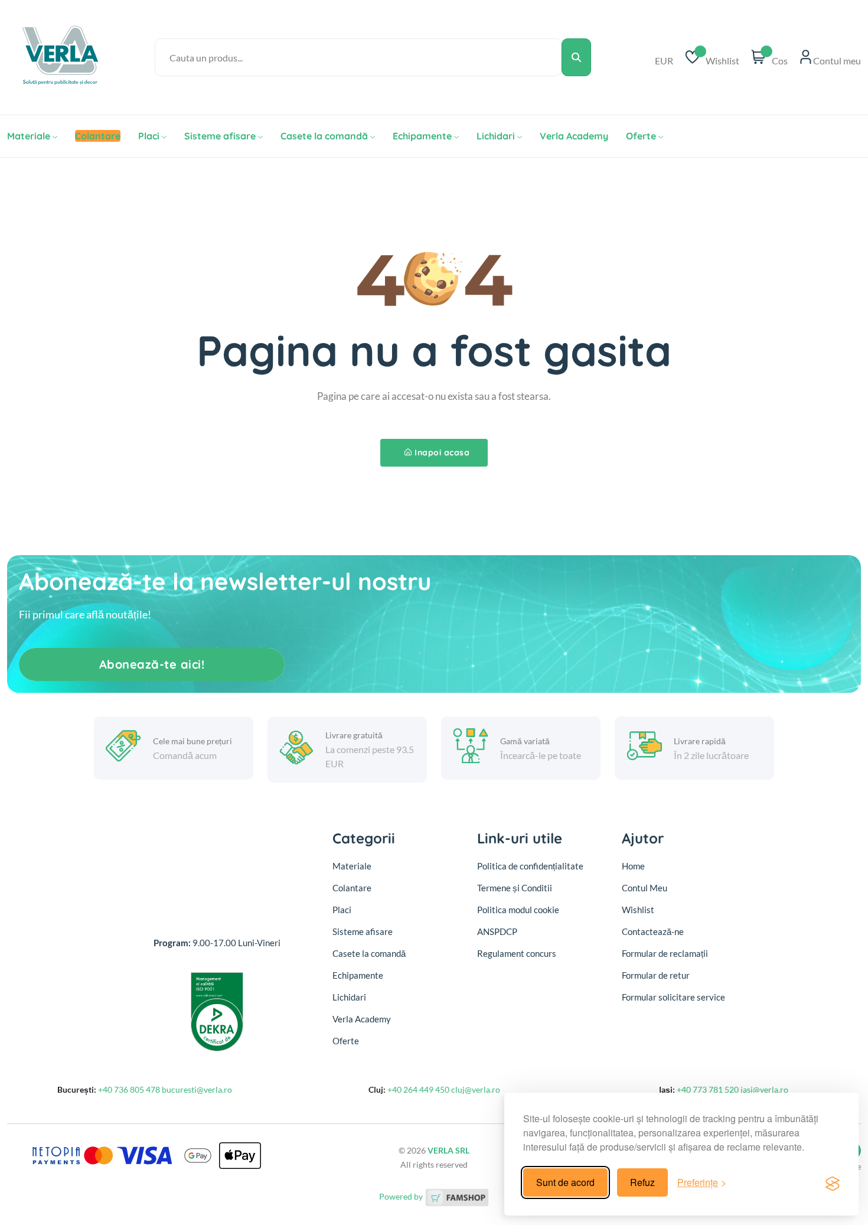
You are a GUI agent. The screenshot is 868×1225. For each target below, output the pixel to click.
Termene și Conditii (514, 887)
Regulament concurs (516, 953)
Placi (148, 136)
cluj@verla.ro (475, 1089)
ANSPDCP (497, 931)
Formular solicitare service (673, 997)
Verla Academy (574, 136)
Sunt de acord (565, 1182)
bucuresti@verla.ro (197, 1089)
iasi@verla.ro (764, 1089)
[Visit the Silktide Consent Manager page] (832, 1182)
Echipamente (422, 136)
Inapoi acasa (442, 452)
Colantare (351, 887)
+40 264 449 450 (419, 1089)
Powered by (402, 1196)
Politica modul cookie (518, 909)
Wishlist (638, 909)
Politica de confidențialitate (530, 866)
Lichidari (496, 136)
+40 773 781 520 (708, 1089)
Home (633, 866)
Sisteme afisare (220, 136)
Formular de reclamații (665, 953)
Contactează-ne (653, 931)
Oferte (641, 136)
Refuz (642, 1182)
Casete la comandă (324, 136)
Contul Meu (644, 887)
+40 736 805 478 (130, 1089)
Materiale (28, 136)
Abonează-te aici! (152, 664)
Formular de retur (656, 975)
